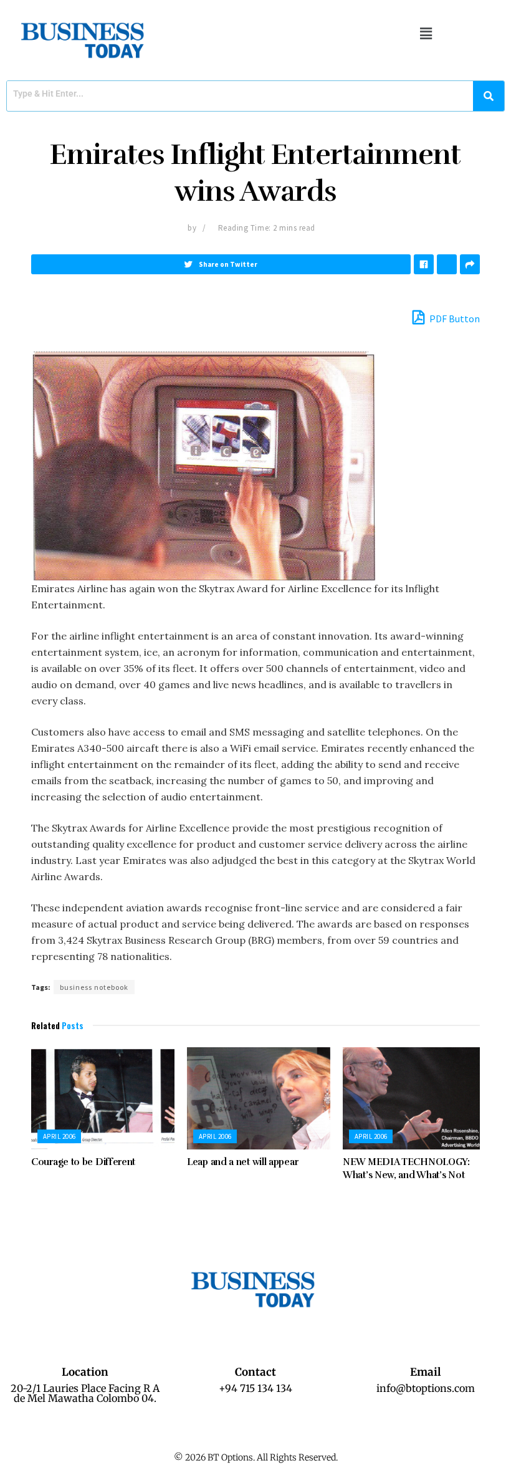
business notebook (94, 987)
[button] (425, 33)
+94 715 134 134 (255, 1388)
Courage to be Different (83, 1162)
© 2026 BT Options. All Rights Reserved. (256, 1457)
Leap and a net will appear (242, 1162)
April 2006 (59, 1136)
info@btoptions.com (425, 1388)
